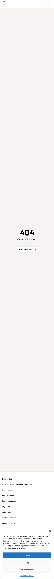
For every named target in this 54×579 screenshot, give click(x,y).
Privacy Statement (27, 576)
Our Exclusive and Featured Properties (17, 484)
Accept (27, 555)
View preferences (27, 569)
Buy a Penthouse (8, 495)
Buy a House (7, 490)
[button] (50, 531)
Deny (27, 562)
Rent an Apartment (9, 523)
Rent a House (7, 512)
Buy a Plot (6, 507)
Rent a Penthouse (9, 518)
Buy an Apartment (9, 501)
